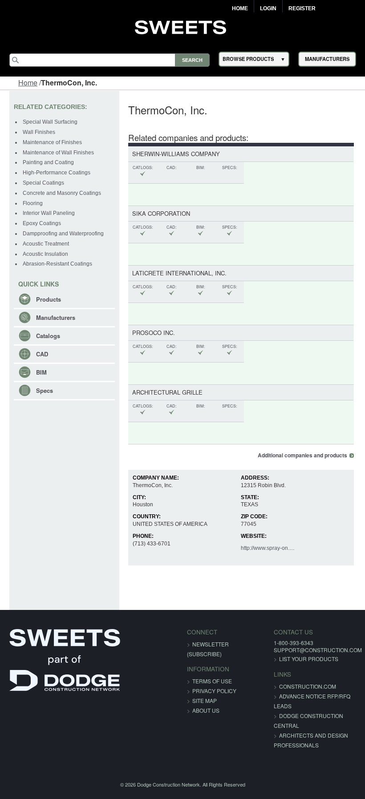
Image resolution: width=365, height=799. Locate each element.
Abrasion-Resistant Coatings (57, 264)
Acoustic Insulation (45, 254)
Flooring (33, 203)
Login (268, 8)
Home (240, 8)
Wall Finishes (39, 132)
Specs (44, 390)
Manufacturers (55, 317)
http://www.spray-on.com (270, 548)
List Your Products (308, 658)
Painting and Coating (48, 162)
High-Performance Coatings (56, 172)
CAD (42, 354)
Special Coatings (43, 183)
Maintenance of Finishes (52, 142)
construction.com (307, 686)
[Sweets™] (183, 26)
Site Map (204, 700)
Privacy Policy (214, 690)
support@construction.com (318, 650)
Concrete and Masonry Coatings (62, 193)
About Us (205, 710)
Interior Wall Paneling (49, 213)
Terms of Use (212, 681)
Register (302, 8)
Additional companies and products (302, 455)
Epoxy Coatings (42, 223)
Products (48, 299)
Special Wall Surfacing (50, 122)
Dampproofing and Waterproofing (63, 233)
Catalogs (48, 335)
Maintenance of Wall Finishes (58, 152)
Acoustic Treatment (46, 244)
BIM (41, 372)
